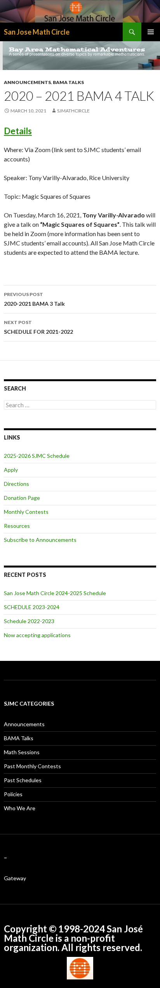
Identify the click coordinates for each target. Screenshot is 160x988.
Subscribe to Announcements (40, 539)
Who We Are (19, 808)
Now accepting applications (37, 635)
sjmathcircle (73, 111)
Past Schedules (23, 780)
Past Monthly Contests (32, 766)
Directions (16, 483)
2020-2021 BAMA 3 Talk (34, 299)
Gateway (15, 878)
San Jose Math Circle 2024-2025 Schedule (55, 593)
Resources (17, 525)
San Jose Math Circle (37, 32)
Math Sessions (22, 752)
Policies (13, 794)
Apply (11, 469)
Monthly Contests (26, 511)
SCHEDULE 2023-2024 (31, 607)
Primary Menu (150, 32)
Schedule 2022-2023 (29, 621)
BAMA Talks (68, 82)
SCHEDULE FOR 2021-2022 (38, 327)
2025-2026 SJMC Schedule (37, 455)
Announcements (27, 82)
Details (18, 131)
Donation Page (22, 497)
